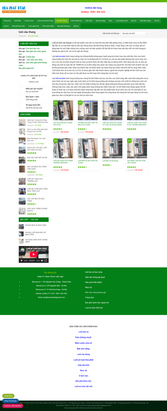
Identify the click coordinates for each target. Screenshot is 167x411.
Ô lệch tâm (30, 57)
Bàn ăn (76, 26)
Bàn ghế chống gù (63, 26)
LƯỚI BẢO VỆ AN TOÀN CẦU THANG (88, 162)
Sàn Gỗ (133, 21)
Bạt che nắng (100, 21)
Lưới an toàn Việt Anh (94, 308)
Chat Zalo (8, 396)
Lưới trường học (76, 21)
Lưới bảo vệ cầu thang (110, 161)
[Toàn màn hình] (46, 260)
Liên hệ (6, 26)
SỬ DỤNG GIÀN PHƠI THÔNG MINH (36, 241)
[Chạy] (22, 260)
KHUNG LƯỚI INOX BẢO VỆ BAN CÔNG (35, 233)
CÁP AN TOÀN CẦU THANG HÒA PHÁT (62, 124)
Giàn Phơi (88, 21)
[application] (34, 254)
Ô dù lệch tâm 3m (32, 48)
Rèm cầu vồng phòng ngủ (95, 292)
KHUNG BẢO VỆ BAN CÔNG (35, 225)
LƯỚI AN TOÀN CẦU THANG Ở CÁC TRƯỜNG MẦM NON (137, 124)
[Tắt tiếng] (42, 260)
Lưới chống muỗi (121, 21)
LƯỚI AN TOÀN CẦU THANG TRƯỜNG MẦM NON (63, 162)
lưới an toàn (60, 56)
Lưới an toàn (29, 21)
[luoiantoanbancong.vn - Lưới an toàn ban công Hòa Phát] (14, 10)
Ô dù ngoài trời (34, 26)
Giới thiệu (17, 21)
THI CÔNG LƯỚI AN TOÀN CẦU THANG (136, 162)
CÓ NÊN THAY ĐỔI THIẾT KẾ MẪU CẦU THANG (88, 124)
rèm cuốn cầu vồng (34, 60)
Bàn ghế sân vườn (18, 26)
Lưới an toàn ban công (45, 21)
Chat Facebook (10, 401)
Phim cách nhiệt (48, 26)
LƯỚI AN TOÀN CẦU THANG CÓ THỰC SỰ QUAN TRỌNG (112, 124)
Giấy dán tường (145, 21)
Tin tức (156, 21)
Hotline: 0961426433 (12, 406)
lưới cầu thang (62, 21)
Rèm (110, 21)
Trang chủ (7, 21)
